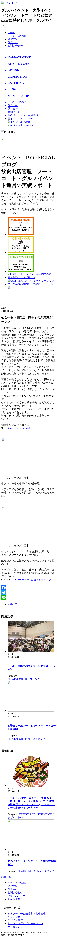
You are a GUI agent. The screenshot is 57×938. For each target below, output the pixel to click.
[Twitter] (28, 592)
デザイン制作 (15, 817)
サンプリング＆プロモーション (25, 923)
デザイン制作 (15, 920)
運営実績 (13, 39)
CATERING (25, 871)
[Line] (28, 597)
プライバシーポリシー (20, 895)
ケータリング (15, 926)
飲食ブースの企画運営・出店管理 (28, 913)
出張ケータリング (44, 871)
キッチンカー (15, 917)
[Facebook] (28, 587)
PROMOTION (21, 579)
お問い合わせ (15, 45)
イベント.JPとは (17, 35)
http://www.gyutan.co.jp (19, 428)
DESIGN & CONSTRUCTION (35, 814)
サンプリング (32, 679)
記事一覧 (13, 604)
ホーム (11, 32)
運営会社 (13, 42)
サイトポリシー (16, 899)
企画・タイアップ (41, 579)
